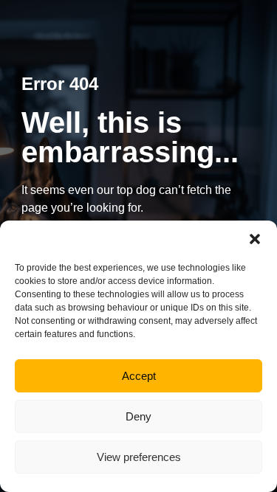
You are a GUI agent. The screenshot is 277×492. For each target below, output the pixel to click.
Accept (139, 376)
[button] (254, 239)
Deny (138, 416)
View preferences (139, 457)
